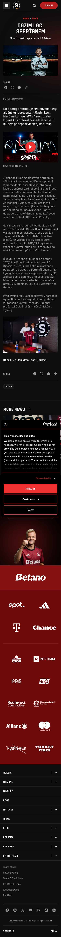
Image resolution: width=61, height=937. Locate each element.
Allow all (30, 488)
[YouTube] (31, 910)
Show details (43, 478)
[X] (23, 910)
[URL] (26, 87)
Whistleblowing (11, 889)
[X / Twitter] (12, 87)
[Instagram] (15, 910)
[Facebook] (5, 87)
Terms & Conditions (13, 878)
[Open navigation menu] (6, 5)
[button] (8, 386)
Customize (28, 499)
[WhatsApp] (19, 87)
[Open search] (34, 5)
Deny (30, 509)
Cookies (7, 895)
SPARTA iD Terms (12, 883)
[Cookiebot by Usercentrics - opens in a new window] (43, 424)
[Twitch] (38, 910)
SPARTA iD (8, 931)
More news (14, 408)
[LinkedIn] (54, 910)
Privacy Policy (10, 872)
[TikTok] (46, 910)
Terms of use (9, 866)
